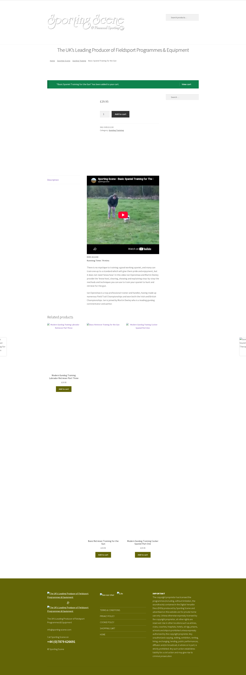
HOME (102, 634)
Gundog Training (79, 60)
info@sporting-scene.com (59, 629)
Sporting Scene (65, 39)
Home (50, 39)
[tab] (63, 180)
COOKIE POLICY (107, 622)
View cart (186, 84)
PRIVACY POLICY (107, 616)
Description (53, 179)
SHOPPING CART (107, 628)
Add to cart (120, 114)
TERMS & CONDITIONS (110, 610)
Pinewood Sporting (91, 39)
